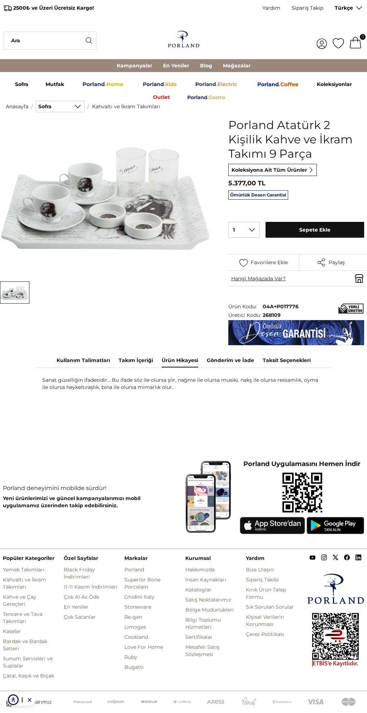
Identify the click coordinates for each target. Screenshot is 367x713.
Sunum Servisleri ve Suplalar (28, 662)
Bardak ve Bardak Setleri (25, 645)
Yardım (271, 8)
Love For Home (143, 647)
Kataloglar (198, 589)
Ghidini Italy (139, 597)
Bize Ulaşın (259, 569)
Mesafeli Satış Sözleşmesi (202, 650)
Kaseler (12, 631)
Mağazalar (237, 65)
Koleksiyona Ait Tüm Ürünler (269, 170)
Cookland (136, 637)
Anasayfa (17, 106)
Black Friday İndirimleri (79, 573)
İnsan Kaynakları (205, 579)
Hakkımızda (200, 569)
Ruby (130, 657)
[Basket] (355, 40)
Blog (206, 65)
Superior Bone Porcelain (142, 583)
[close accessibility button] (29, 699)
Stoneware (137, 607)
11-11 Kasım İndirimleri (91, 587)
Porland (134, 569)
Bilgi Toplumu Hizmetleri (203, 623)
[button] (14, 292)
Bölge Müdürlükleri (209, 610)
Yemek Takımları (23, 569)
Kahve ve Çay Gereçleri (19, 600)
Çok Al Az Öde (81, 597)
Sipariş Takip (307, 8)
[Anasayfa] (183, 40)
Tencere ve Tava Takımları (22, 617)
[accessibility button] (13, 699)
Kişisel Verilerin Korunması (265, 620)
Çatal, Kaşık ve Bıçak (28, 675)
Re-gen (133, 617)
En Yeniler (176, 65)
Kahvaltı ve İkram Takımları (126, 106)
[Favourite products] (338, 40)
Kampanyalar (134, 65)
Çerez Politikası (265, 634)
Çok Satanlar (80, 617)
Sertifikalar (199, 637)
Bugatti (134, 667)
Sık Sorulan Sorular (270, 607)
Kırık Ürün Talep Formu (266, 593)
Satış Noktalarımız (208, 599)
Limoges (135, 627)
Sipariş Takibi (262, 579)
